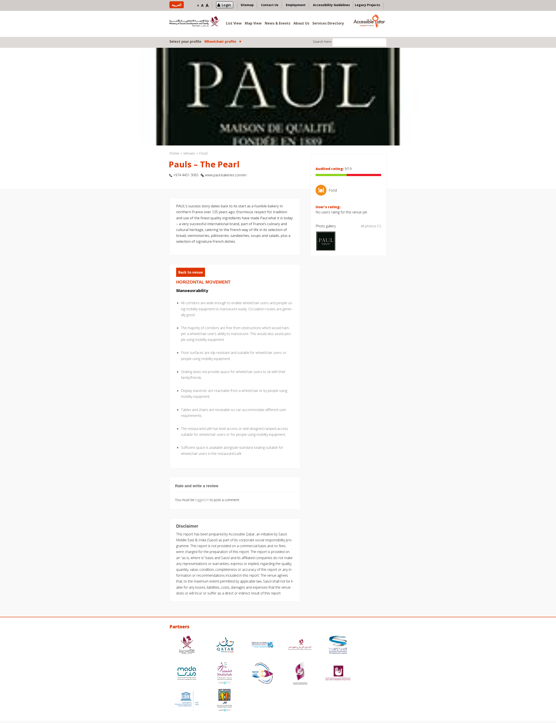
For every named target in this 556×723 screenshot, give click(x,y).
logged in (202, 499)
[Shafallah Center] (225, 673)
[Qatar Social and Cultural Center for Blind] (262, 673)
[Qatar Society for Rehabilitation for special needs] (338, 673)
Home (174, 153)
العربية (176, 4)
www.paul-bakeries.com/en (226, 175)
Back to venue (190, 272)
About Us (301, 23)
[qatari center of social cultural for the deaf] (300, 673)
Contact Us (269, 5)
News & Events (277, 23)
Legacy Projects (367, 5)
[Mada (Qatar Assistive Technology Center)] (187, 673)
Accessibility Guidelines (331, 5)
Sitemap (247, 5)
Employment (296, 5)
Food (203, 153)
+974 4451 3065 (186, 175)
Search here (322, 41)
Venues (189, 153)
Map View (253, 23)
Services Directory (328, 23)
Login (226, 5)
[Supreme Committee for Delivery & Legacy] (338, 645)
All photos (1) (371, 226)
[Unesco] (187, 700)
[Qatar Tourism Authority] (225, 645)
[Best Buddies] (225, 700)
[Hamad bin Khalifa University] (262, 645)
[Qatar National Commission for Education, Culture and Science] (300, 645)
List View (234, 23)
